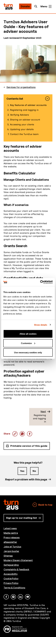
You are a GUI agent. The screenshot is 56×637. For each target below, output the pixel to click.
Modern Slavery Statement (18, 560)
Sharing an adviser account (25, 119)
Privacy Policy (11, 583)
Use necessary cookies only (28, 352)
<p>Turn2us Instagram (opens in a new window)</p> (13, 596)
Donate (25, 6)
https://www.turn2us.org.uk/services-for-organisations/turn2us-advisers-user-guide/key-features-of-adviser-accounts (15, 433)
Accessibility (11, 574)
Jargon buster (11, 551)
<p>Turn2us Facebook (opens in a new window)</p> (6, 596)
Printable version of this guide (28, 445)
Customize (26, 343)
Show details (40, 324)
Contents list (14, 98)
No (34, 470)
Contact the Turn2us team (24, 134)
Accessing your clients (22, 124)
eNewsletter (10, 542)
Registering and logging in (24, 110)
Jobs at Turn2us (12, 546)
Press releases (12, 537)
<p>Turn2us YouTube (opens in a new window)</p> (27, 596)
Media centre (11, 533)
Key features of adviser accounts (22, 433)
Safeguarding (11, 564)
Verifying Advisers (19, 114)
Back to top (45, 504)
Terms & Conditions (14, 587)
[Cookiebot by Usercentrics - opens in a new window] (40, 282)
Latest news (10, 528)
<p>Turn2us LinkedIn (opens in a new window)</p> (20, 596)
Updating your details (22, 129)
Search (37, 6)
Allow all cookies (28, 334)
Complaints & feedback (16, 569)
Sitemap (8, 555)
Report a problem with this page (26, 479)
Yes (22, 470)
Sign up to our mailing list (21, 517)
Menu (43, 6)
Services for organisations (21, 87)
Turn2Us (8, 6)
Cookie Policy (11, 578)
